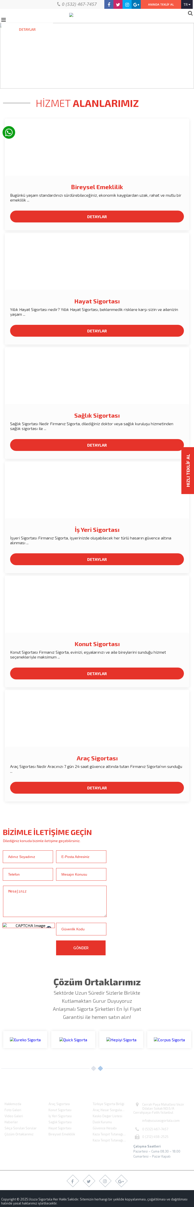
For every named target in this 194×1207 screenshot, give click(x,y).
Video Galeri (14, 1116)
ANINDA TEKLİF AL (161, 4)
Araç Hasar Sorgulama (109, 1110)
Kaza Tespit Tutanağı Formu (113, 1140)
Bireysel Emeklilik (97, 186)
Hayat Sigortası (97, 301)
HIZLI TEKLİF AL (188, 470)
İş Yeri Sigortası (97, 529)
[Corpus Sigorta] (169, 1040)
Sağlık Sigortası (97, 415)
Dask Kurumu (102, 1122)
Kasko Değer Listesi (107, 1116)
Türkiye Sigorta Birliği (108, 1104)
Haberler (11, 1122)
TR (185, 4)
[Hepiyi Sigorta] (121, 1040)
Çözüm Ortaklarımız (19, 1134)
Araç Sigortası (97, 758)
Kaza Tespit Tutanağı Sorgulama (113, 1134)
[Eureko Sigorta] (25, 1040)
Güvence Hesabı (105, 1128)
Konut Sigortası (97, 643)
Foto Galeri (13, 1110)
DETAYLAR (27, 29)
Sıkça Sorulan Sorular (21, 1128)
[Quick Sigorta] (73, 1040)
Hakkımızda (13, 1104)
